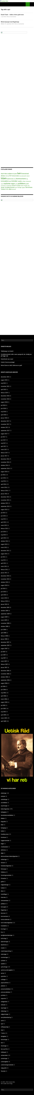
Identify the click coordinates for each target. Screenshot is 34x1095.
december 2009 (5, 607)
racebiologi (8, 185)
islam (4, 178)
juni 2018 (3, 408)
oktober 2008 (4, 626)
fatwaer (3, 862)
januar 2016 (4, 493)
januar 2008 (4, 639)
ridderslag (3, 1011)
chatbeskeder (4, 847)
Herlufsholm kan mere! (7, 359)
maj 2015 (3, 519)
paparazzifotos (5, 982)
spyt (2, 1023)
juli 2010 (3, 588)
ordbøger (3, 979)
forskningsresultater (6, 875)
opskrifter (3, 976)
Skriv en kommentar (11, 16)
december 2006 (5, 670)
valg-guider (4, 1068)
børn (19, 173)
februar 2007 (4, 664)
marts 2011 (4, 566)
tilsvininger (4, 1046)
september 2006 (5, 680)
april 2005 (3, 715)
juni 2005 (3, 708)
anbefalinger (4, 799)
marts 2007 (4, 661)
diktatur (3, 176)
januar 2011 (4, 572)
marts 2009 (4, 620)
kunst (9, 181)
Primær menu (32, 4)
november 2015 (5, 500)
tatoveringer (4, 1039)
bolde (2, 831)
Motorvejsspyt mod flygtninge (10, 22)
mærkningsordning (6, 951)
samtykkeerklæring (6, 1017)
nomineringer (4, 957)
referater (3, 1004)
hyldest (3, 888)
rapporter (3, 998)
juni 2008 (3, 629)
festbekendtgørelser (6, 866)
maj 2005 (3, 711)
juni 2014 (3, 531)
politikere (21, 184)
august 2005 (4, 702)
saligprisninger (4, 1014)
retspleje (18, 185)
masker (3, 948)
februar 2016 (4, 490)
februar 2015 (4, 528)
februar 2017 (4, 452)
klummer (3, 913)
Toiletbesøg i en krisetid (7, 351)
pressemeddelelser (6, 989)
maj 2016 (3, 481)
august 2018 (4, 402)
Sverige (19, 187)
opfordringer (4, 967)
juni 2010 (3, 591)
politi (16, 183)
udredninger (4, 1058)
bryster (15, 173)
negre (13, 184)
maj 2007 (3, 658)
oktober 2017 (4, 427)
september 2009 (5, 613)
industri (28, 175)
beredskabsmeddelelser (7, 815)
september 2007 (5, 645)
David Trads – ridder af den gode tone (12, 14)
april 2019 (3, 389)
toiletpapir (3, 1052)
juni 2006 (3, 689)
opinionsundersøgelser (7, 970)
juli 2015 (3, 512)
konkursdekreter (5, 919)
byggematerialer (5, 840)
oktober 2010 (4, 582)
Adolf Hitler (4, 173)
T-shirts (3, 1033)
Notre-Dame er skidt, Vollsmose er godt (11, 365)
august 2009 (4, 617)
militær (24, 181)
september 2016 (5, 468)
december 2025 (5, 377)
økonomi (14, 189)
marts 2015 (4, 525)
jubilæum (3, 903)
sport (16, 187)
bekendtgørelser (5, 809)
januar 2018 (4, 418)
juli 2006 (3, 686)
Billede (2, 23)
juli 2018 (3, 405)
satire (2, 1020)
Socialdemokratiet (10, 187)
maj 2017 (3, 443)
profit (27, 183)
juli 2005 (3, 705)
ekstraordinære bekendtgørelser (9, 856)
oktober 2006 (4, 677)
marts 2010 (4, 598)
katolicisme (10, 178)
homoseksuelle (22, 175)
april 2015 (3, 522)
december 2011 (5, 550)
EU (10, 176)
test (2, 1042)
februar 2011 (4, 569)
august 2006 (4, 683)
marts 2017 (4, 449)
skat (28, 185)
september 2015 (5, 506)
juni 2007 (3, 655)
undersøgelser (4, 1061)
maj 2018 (3, 411)
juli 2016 (3, 475)
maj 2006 (3, 692)
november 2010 (5, 579)
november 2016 (5, 462)
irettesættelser (4, 900)
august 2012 (4, 544)
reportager (3, 1008)
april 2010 (3, 595)
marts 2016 (4, 487)
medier (20, 181)
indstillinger (4, 894)
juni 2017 (3, 440)
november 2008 (5, 623)
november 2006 (5, 674)
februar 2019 (4, 392)
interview (3, 897)
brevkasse (3, 837)
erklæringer (4, 859)
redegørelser (4, 1001)
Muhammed (28, 181)
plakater (3, 986)
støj (2, 1030)
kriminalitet (4, 181)
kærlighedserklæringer (6, 935)
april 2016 (3, 484)
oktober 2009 (4, 610)
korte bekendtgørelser (7, 922)
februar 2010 (4, 601)
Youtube (3, 1071)
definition (3, 850)
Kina (15, 178)
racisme (14, 185)
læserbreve (4, 944)
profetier (3, 995)
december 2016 (5, 459)
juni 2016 (3, 478)
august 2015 (4, 509)
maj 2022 (3, 383)
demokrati (25, 173)
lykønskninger (4, 941)
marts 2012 (4, 547)
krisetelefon (4, 926)
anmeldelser (4, 802)
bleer (2, 824)
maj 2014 (3, 535)
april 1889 (3, 721)
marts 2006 (4, 699)
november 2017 (5, 424)
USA (7, 189)
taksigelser (3, 1036)
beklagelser (4, 812)
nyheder (3, 960)
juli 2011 (3, 557)
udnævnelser (4, 1055)
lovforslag (3, 938)
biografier (3, 821)
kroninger (3, 929)
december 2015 (5, 497)
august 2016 (4, 471)
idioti (2, 891)
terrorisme (29, 187)
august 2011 (4, 553)
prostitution (3, 185)
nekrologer (4, 954)
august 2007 (4, 648)
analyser (3, 796)
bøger (2, 843)
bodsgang (3, 828)
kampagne (3, 907)
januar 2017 (4, 456)
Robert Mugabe (24, 185)
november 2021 (5, 386)
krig (27, 178)
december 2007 (5, 642)
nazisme (7, 184)
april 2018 (3, 414)
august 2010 (4, 585)
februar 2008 (4, 636)
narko (2, 183)
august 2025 (4, 380)
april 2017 (3, 446)
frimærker (3, 878)
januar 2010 (4, 604)
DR (6, 175)
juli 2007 (3, 651)
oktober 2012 (4, 541)
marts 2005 (4, 718)
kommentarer (4, 916)
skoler (3, 187)
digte (2, 853)
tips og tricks (4, 1049)
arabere (10, 173)
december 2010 (5, 576)
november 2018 (5, 399)
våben (10, 189)
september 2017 (5, 430)
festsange (3, 869)
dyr (8, 176)
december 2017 (5, 421)
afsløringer (3, 793)
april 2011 (3, 563)
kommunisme (21, 179)
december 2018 (5, 396)
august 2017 (4, 433)
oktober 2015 (4, 503)
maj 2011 (3, 560)
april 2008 (3, 632)
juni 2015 (3, 516)
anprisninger (4, 805)
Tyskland (3, 189)
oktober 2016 (4, 465)
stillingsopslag (4, 1027)
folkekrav (3, 872)
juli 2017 (3, 437)
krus (2, 932)
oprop (2, 973)
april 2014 (3, 538)
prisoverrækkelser (5, 992)
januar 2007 (4, 667)
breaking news (5, 834)
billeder (3, 818)
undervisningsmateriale (7, 1065)
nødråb (3, 963)
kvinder (14, 181)
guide (2, 881)
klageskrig (3, 910)
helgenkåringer (5, 884)
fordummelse (15, 176)
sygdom (23, 187)
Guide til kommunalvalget (8, 362)
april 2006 (3, 696)
